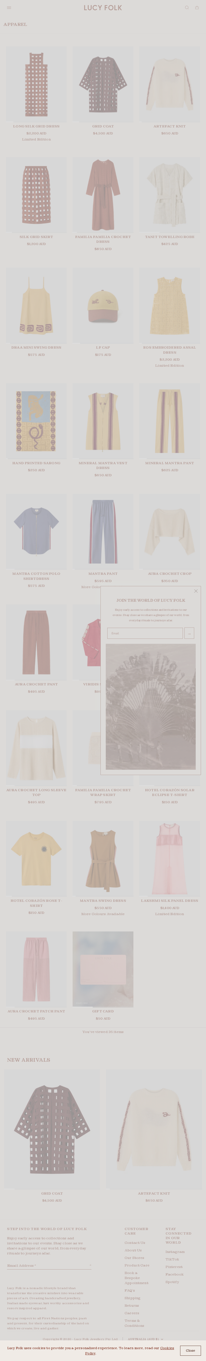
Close (190, 1350)
